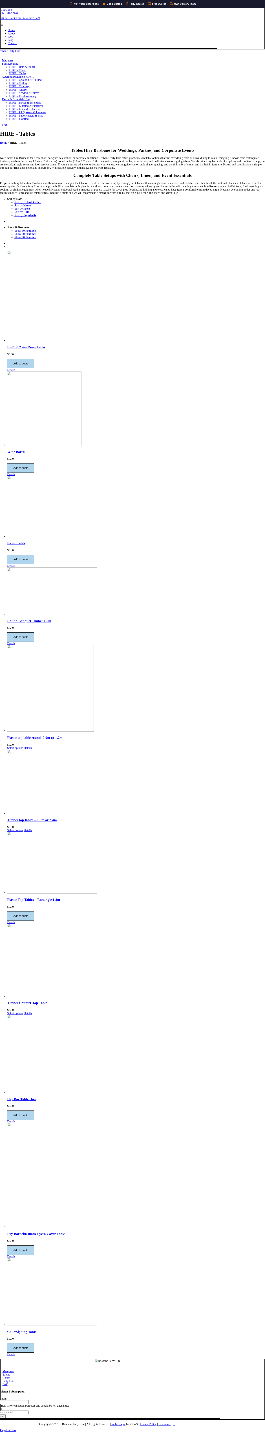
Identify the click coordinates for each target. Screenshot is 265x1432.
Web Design (118, 1424)
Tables (6, 1374)
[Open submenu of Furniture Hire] (19, 64)
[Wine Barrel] (136, 409)
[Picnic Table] (136, 507)
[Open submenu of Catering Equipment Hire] (32, 77)
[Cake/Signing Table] (136, 1292)
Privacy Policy (148, 1424)
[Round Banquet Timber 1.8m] (136, 591)
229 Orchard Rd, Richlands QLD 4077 (20, 18)
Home (3, 142)
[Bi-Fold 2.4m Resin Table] (136, 296)
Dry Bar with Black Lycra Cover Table (36, 1234)
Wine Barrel (16, 452)
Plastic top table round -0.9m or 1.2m (35, 738)
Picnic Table (16, 543)
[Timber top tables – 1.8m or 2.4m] (136, 782)
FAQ (5, 1384)
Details (11, 369)
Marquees (8, 1371)
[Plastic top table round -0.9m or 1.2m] (136, 688)
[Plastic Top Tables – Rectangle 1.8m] (136, 863)
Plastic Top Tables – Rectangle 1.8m (33, 900)
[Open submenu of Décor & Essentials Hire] (31, 100)
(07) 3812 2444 (9, 12)
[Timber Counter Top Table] (136, 961)
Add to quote (20, 363)
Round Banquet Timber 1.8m (29, 621)
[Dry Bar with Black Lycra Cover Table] (136, 1175)
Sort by (27, 202)
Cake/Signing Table (21, 1332)
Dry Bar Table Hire (21, 1099)
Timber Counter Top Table (27, 1003)
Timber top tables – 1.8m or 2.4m (32, 820)
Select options (15, 747)
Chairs (6, 1377)
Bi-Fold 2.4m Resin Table (26, 347)
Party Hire (8, 1381)
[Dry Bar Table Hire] (136, 1054)
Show (25, 230)
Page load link (8, 1430)
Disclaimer (164, 1424)
